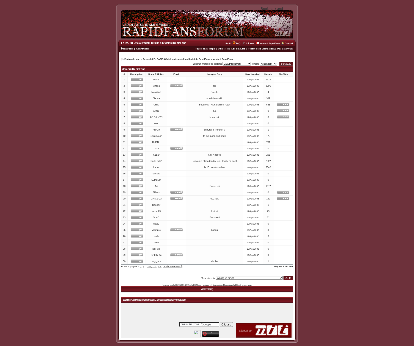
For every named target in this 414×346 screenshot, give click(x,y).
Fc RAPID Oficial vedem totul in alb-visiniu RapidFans (153, 43)
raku (156, 242)
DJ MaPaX (156, 198)
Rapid (212, 49)
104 (160, 266)
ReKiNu (156, 142)
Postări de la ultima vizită (261, 49)
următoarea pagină (172, 266)
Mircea (156, 86)
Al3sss (156, 192)
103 (154, 266)
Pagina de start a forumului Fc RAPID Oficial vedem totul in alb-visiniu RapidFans (167, 59)
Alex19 (156, 129)
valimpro (156, 230)
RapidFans (201, 49)
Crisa (156, 104)
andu (156, 236)
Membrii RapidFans (270, 43)
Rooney (156, 205)
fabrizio (156, 173)
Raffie (156, 79)
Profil (229, 43)
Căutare (250, 43)
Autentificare (142, 49)
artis (156, 123)
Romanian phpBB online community (237, 285)
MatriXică (156, 92)
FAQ (238, 43)
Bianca (156, 98)
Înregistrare (127, 49)
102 (149, 266)
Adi (156, 186)
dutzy (156, 223)
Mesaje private (285, 49)
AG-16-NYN (156, 117)
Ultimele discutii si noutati (231, 49)
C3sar (156, 154)
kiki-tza (156, 248)
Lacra (156, 167)
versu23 (156, 211)
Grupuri (289, 43)
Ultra (156, 148)
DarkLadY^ (156, 161)
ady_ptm (156, 261)
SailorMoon (156, 136)
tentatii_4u (156, 255)
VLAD (156, 217)
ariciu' (156, 111)
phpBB (175, 285)
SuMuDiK (156, 180)
